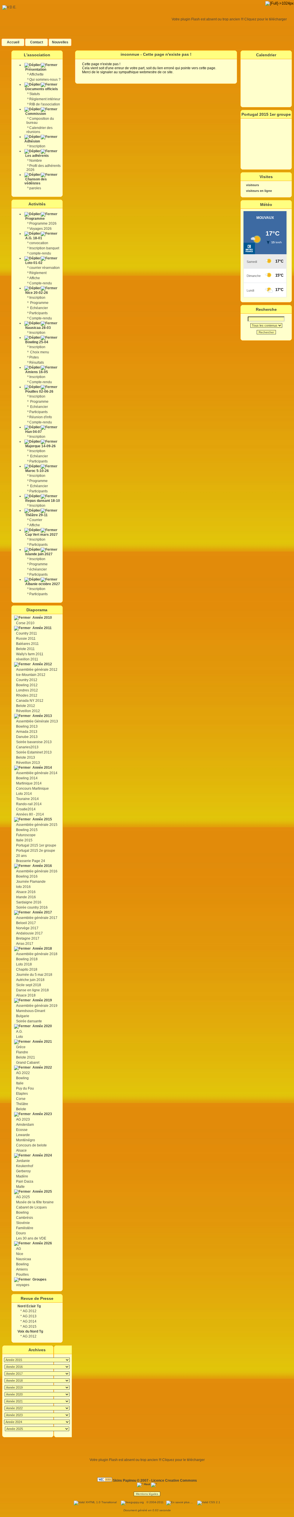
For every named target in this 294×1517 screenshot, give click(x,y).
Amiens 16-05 (36, 372)
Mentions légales (147, 1493)
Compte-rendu (40, 283)
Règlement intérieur (44, 99)
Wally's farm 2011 (29, 654)
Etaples (22, 1094)
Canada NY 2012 (29, 701)
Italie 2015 (24, 840)
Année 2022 (41, 1067)
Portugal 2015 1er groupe (36, 845)
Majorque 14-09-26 (40, 446)
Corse (21, 1099)
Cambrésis (24, 1218)
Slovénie (23, 1223)
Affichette (36, 74)
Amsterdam (25, 1125)
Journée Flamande (31, 882)
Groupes (39, 1279)
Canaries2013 (27, 747)
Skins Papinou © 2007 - (131, 1481)
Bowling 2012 (27, 685)
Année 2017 (41, 912)
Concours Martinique (32, 789)
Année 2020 (41, 1026)
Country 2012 (26, 680)
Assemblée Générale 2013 (37, 721)
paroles (35, 188)
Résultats (36, 363)
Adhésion (32, 141)
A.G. (19, 1032)
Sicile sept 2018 (28, 985)
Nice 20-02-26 (36, 293)
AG (18, 1249)
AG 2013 (29, 1316)
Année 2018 (41, 949)
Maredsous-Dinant (30, 1011)
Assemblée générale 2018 (36, 954)
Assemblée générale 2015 (36, 825)
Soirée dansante (29, 1021)
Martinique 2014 (29, 783)
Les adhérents (37, 156)
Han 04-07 (33, 432)
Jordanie (23, 1161)
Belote (21, 1109)
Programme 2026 (43, 223)
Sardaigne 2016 (28, 902)
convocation (38, 243)
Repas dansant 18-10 (42, 501)
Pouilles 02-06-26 (39, 392)
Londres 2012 (27, 690)
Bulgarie (22, 1016)
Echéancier (38, 308)
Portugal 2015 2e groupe (35, 851)
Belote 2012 (25, 706)
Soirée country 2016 (32, 907)
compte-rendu (40, 253)
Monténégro (25, 1140)
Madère (22, 1176)
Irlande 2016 (26, 897)
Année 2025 (41, 1192)
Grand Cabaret (27, 1063)
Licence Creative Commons (174, 1481)
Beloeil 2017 (26, 923)
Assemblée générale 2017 (36, 918)
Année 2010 (41, 618)
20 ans (21, 856)
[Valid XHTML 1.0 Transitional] (95, 1502)
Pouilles (22, 1275)
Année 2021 (41, 1042)
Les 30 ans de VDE (31, 1238)
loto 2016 (23, 887)
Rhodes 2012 (26, 695)
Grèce (21, 1047)
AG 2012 (29, 1311)
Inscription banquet (44, 248)
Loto (19, 1037)
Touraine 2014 (27, 799)
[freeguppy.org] (133, 1502)
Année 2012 (41, 664)
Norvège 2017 (27, 928)
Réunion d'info (40, 417)
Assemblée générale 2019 (36, 1006)
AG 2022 (23, 1073)
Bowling (22, 1078)
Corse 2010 (25, 623)
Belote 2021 (25, 1057)
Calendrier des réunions (39, 130)
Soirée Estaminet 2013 (34, 752)
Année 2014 (41, 768)
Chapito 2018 (26, 969)
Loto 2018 (24, 964)
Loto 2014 (24, 794)
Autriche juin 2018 (30, 980)
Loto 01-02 (33, 263)
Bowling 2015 (27, 830)
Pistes (34, 357)
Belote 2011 (25, 649)
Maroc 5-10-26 (37, 471)
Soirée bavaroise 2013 (34, 742)
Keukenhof (24, 1166)
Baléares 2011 (27, 644)
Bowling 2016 (27, 876)
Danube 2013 (27, 737)
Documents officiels (41, 89)
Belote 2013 (25, 757)
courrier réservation (44, 268)
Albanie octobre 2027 (42, 584)
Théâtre (22, 1104)
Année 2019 (41, 1000)
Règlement (38, 273)
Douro (21, 1233)
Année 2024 (41, 1155)
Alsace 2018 (26, 995)
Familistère (24, 1228)
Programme (35, 219)
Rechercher (266, 332)
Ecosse (22, 1130)
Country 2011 (26, 633)
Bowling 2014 (27, 778)
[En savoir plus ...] (180, 1502)
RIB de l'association (44, 104)
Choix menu (39, 352)
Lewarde (23, 1135)
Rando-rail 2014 (29, 804)
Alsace (21, 1150)
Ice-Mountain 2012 (30, 675)
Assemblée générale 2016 (36, 871)
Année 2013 (41, 716)
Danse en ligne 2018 (32, 990)
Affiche (34, 278)
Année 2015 (41, 819)
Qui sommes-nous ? (45, 80)
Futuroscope (26, 835)
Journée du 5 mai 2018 (34, 975)
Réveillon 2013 (28, 763)
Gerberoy (23, 1171)
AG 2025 (23, 1197)
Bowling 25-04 (36, 342)
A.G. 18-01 (33, 238)
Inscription (37, 146)
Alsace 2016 (26, 892)
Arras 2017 (24, 944)
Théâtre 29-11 (36, 515)
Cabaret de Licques (31, 1207)
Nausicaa (23, 1259)
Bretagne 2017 (27, 938)
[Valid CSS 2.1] (208, 1502)
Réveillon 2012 (28, 711)
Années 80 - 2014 (30, 814)
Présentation (35, 70)
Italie (20, 1083)
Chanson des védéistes (35, 181)
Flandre (22, 1052)
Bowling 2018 (27, 959)
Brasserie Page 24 (30, 861)
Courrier (35, 520)
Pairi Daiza (24, 1181)
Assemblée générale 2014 (36, 773)
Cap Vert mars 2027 (41, 535)
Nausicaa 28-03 (38, 328)
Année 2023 (41, 1114)
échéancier (38, 569)
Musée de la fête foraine (35, 1202)
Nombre (35, 161)
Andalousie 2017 (29, 933)
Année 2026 (41, 1243)
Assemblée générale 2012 (36, 670)
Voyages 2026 (40, 229)
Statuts (34, 94)
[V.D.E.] (9, 7)
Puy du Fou (25, 1088)
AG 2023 (23, 1119)
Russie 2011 (26, 639)
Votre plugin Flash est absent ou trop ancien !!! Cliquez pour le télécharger (229, 19)
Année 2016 (41, 866)
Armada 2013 (26, 732)
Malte (20, 1187)
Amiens (22, 1269)
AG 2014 (29, 1321)
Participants (38, 313)
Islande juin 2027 (39, 554)
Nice (19, 1254)
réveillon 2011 (27, 659)
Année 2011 (41, 628)
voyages (22, 1285)
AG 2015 (29, 1327)
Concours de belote (31, 1145)
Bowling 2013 (27, 726)
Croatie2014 (26, 809)
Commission (35, 114)
